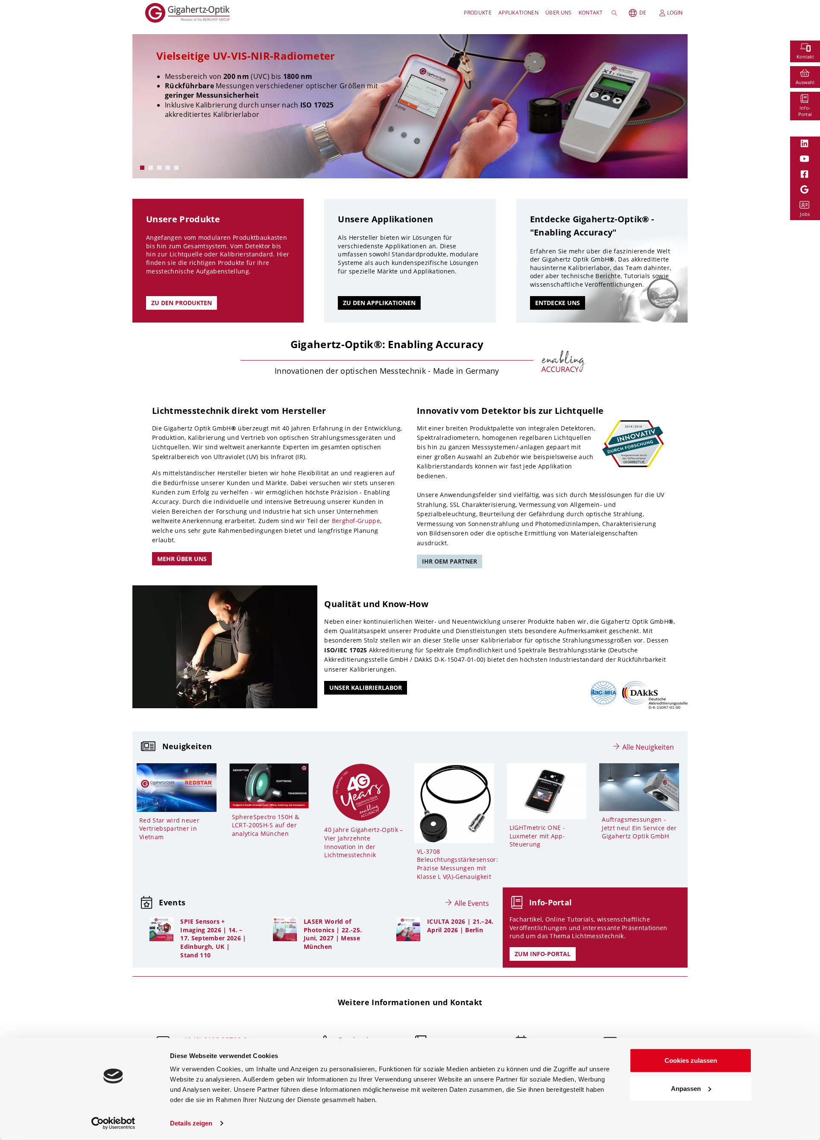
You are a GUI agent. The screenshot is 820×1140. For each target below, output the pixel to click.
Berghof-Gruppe (356, 521)
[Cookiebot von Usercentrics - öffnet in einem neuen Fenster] (113, 1123)
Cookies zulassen (691, 1060)
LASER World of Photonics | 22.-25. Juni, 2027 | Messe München (333, 934)
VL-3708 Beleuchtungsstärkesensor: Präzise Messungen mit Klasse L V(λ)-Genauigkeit (457, 864)
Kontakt (591, 12)
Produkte (478, 12)
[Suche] (615, 12)
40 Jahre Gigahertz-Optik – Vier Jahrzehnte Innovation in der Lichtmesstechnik (363, 842)
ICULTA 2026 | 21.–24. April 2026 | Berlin (460, 925)
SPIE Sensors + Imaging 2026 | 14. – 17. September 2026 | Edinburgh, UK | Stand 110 (213, 938)
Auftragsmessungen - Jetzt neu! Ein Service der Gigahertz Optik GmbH (639, 827)
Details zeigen (191, 1123)
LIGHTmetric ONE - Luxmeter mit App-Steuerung (537, 835)
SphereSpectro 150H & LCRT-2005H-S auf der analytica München (265, 825)
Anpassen (686, 1088)
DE (642, 12)
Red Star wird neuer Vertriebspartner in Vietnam (169, 828)
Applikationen (518, 12)
